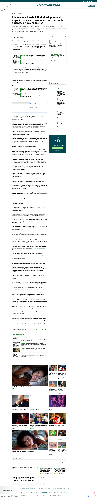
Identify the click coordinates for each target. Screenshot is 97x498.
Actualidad (32, 10)
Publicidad (61, 492)
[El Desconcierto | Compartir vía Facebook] (56, 36)
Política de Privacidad (44, 492)
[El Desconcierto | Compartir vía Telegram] (65, 36)
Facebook (19, 492)
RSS (57, 492)
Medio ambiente (23, 10)
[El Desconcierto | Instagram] (87, 1)
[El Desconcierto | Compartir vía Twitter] (59, 36)
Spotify (31, 492)
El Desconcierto (14, 13)
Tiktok (33, 492)
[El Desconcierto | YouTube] (89, 1)
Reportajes (55, 10)
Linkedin (29, 492)
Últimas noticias (22, 488)
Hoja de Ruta (47, 10)
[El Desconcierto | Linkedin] (91, 1)
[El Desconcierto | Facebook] (83, 1)
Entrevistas (63, 10)
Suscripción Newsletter (52, 492)
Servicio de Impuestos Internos (40, 248)
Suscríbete (58, 148)
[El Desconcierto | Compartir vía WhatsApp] (61, 36)
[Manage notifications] (94, 493)
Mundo (75, 10)
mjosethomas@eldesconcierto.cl (78, 495)
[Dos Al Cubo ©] (92, 496)
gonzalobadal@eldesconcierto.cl (14, 496)
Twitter (21, 492)
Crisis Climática (10, 1)
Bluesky (38, 492)
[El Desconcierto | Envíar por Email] (63, 36)
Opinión (70, 10)
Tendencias (39, 10)
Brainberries (33, 103)
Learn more (42, 110)
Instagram (24, 492)
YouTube (26, 492)
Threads (36, 492)
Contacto (65, 492)
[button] (92, 5)
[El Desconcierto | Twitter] (85, 1)
